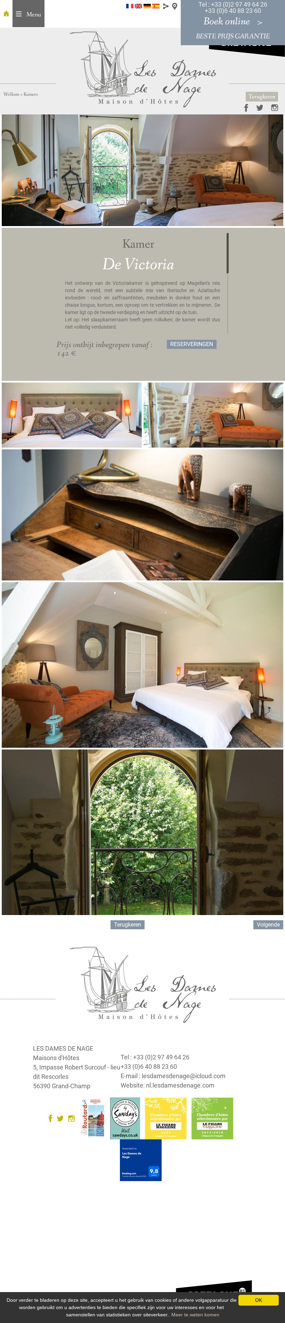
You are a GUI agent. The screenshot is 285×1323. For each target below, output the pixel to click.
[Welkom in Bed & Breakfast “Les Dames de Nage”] (6, 13)
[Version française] (129, 5)
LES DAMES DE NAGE (63, 1048)
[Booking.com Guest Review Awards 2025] (142, 1159)
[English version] (138, 5)
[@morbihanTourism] (256, 107)
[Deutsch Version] (147, 5)
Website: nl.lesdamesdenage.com (167, 1085)
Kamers (31, 94)
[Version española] (156, 5)
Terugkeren (262, 97)
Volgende (268, 924)
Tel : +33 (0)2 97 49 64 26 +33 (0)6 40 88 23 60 (232, 7)
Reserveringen (191, 344)
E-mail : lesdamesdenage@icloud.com (173, 1076)
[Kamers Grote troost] (143, 69)
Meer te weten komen (195, 1314)
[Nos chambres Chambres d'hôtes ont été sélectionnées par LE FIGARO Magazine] (167, 1118)
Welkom (11, 94)
